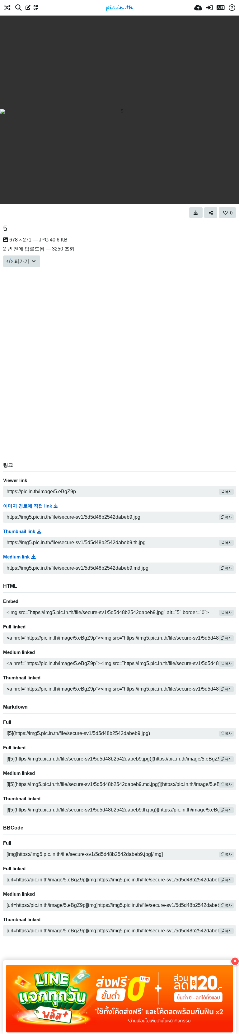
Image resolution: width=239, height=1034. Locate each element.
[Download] (196, 212)
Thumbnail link (19, 531)
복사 (228, 492)
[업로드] (198, 8)
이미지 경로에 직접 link (27, 505)
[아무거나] (7, 8)
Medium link (16, 556)
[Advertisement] (119, 62)
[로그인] (209, 8)
